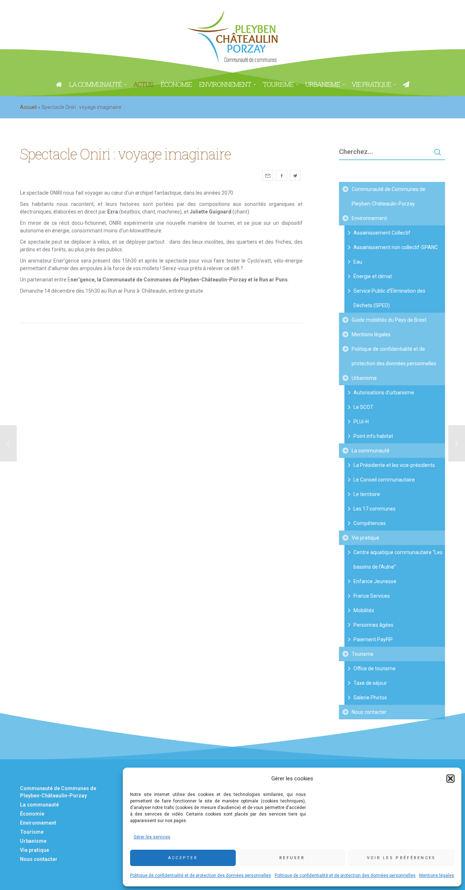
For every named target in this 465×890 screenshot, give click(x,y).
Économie (32, 814)
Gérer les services (152, 837)
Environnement (369, 218)
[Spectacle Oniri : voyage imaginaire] (267, 175)
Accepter (183, 858)
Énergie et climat (372, 276)
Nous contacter (369, 712)
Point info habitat (373, 436)
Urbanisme (364, 378)
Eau (357, 262)
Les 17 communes (374, 509)
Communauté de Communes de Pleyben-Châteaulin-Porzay (388, 196)
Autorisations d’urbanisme (383, 392)
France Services (371, 596)
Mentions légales (436, 875)
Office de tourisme (374, 668)
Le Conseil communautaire (384, 480)
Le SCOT (363, 407)
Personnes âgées (373, 625)
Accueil (28, 107)
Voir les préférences (401, 858)
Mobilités (363, 610)
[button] (450, 778)
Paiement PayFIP (373, 639)
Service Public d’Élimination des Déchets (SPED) (389, 298)
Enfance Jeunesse (374, 581)
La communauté (370, 451)
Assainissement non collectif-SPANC (395, 247)
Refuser (292, 858)
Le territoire (366, 494)
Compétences (369, 523)
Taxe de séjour (370, 683)
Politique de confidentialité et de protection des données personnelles (200, 875)
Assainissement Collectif (382, 233)
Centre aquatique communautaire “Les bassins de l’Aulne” (397, 559)
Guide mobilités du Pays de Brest (389, 320)
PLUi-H (361, 421)
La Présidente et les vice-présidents (394, 465)
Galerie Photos (370, 697)
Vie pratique (365, 538)
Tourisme (362, 654)
